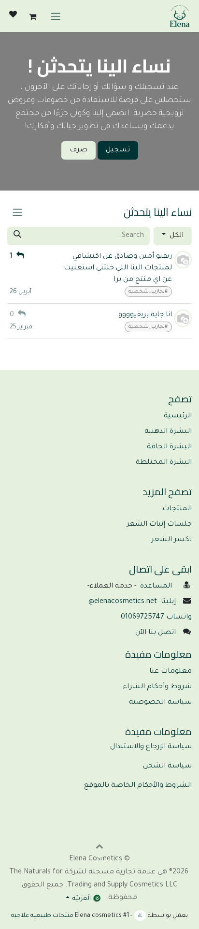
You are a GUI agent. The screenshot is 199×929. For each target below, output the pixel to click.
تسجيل (118, 150)
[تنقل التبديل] (55, 16)
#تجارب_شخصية (148, 292)
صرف (78, 150)
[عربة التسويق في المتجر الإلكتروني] (32, 16)
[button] (99, 845)
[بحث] (17, 236)
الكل (176, 236)
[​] (13, 16)
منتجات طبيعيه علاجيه (42, 916)
